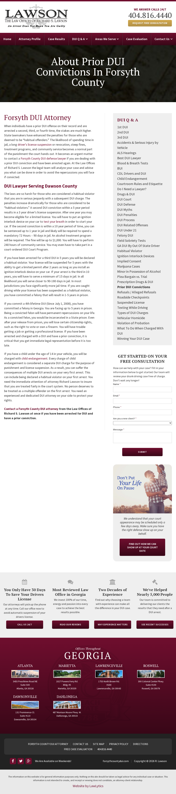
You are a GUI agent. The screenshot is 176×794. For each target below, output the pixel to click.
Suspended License (131, 302)
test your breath (54, 222)
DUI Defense (126, 204)
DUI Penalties (127, 215)
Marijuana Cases (128, 266)
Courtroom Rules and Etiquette (139, 184)
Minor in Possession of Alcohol (139, 271)
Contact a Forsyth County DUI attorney (31, 409)
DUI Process (126, 220)
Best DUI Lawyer (129, 158)
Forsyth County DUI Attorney (48, 744)
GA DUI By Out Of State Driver (138, 245)
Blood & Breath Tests (132, 163)
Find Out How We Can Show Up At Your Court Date (142, 547)
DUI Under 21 (126, 230)
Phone (117, 407)
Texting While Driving (132, 307)
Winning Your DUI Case (133, 338)
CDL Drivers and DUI (131, 173)
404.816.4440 (150, 15)
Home (7, 39)
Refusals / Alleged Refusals (136, 292)
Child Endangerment (132, 178)
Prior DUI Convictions (133, 287)
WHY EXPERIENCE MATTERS (113, 624)
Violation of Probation (133, 323)
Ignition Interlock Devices (135, 256)
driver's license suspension (35, 144)
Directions (140, 744)
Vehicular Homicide (131, 318)
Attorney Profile (30, 39)
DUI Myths (124, 209)
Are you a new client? (124, 418)
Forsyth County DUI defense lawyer (43, 158)
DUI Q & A (78, 39)
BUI (120, 168)
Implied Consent (129, 261)
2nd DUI (123, 132)
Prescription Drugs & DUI (135, 282)
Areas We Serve (105, 39)
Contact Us (162, 39)
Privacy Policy (118, 744)
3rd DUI (122, 137)
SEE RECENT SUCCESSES (154, 624)
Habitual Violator (129, 251)
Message (118, 429)
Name (117, 384)
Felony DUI (125, 235)
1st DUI (122, 127)
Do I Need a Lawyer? (131, 189)
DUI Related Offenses (132, 225)
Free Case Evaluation (78, 749)
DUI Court (124, 199)
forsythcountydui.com (116, 761)
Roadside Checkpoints (133, 297)
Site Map (98, 744)
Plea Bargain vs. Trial (132, 276)
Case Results (56, 39)
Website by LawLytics (88, 786)
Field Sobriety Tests (131, 240)
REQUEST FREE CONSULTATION (150, 23)
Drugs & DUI (126, 194)
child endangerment (34, 358)
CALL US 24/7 (24, 624)
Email (116, 395)
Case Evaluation (136, 39)
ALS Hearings (126, 153)
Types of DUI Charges (132, 313)
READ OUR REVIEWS (70, 624)
